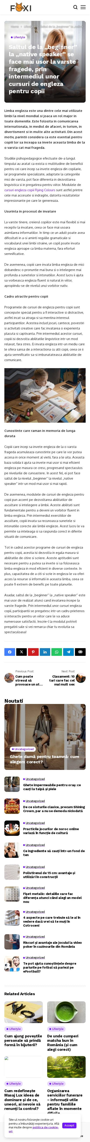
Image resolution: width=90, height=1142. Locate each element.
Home (15, 26)
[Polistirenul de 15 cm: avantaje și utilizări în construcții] (12, 872)
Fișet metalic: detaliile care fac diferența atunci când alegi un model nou (52, 898)
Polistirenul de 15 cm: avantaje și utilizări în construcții (49, 875)
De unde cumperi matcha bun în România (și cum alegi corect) (62, 1043)
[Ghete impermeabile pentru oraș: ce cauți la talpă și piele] (12, 784)
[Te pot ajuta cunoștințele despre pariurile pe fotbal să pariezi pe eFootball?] (12, 963)
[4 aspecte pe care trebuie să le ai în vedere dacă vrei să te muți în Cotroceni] (12, 918)
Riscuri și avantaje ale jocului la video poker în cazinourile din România (52, 945)
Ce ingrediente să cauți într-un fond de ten (54, 853)
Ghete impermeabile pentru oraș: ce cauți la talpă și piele (52, 787)
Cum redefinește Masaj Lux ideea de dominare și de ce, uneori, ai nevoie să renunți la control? (22, 1100)
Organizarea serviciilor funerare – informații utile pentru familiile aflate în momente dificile (64, 1102)
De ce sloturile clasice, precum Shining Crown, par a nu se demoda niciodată (54, 809)
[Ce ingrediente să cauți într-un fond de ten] (12, 850)
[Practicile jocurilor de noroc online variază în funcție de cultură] (12, 828)
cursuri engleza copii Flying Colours (29, 190)
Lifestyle (29, 26)
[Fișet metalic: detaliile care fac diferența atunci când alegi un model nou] (12, 894)
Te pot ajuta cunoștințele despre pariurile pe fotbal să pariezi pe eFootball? (49, 967)
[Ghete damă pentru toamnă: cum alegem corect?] (45, 737)
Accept (69, 1125)
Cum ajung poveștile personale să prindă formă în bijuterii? (23, 1040)
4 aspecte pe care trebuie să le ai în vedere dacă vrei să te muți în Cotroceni (51, 921)
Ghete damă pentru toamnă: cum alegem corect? (44, 759)
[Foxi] (20, 7)
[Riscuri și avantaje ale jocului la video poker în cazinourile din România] (12, 941)
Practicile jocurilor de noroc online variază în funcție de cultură (51, 831)
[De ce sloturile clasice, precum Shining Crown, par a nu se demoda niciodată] (12, 806)
